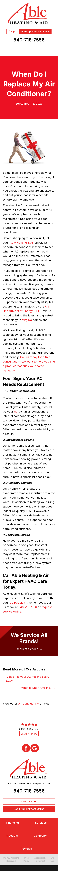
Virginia (27, 320)
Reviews (26, 848)
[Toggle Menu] (29, 49)
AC (16, 411)
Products (12, 835)
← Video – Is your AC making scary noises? (26, 679)
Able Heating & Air (22, 242)
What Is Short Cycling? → (38, 687)
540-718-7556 (29, 40)
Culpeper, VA (18, 602)
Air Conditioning (28, 703)
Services (41, 822)
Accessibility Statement (40, 859)
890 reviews (33, 729)
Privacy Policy (26, 859)
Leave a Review (29, 733)
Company (40, 835)
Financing (12, 822)
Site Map (53, 859)
